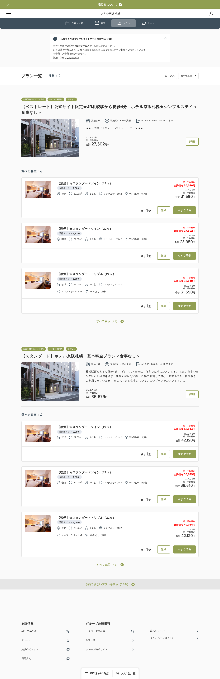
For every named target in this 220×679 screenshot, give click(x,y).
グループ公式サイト (97, 649)
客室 (103, 23)
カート (151, 23)
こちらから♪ (73, 57)
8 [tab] (58, 155)
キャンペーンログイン (162, 638)
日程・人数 (78, 23)
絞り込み (170, 76)
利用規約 (26, 658)
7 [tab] (55, 155)
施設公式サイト (29, 649)
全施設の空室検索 (95, 631)
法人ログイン (157, 630)
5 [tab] (50, 155)
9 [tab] (60, 155)
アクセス (26, 640)
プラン (126, 23)
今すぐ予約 (184, 210)
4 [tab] (47, 155)
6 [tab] (53, 155)
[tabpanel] (50, 138)
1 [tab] (40, 155)
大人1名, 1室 (128, 673)
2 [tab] (42, 155)
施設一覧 (91, 640)
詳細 (192, 141)
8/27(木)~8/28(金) (99, 673)
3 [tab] (45, 155)
